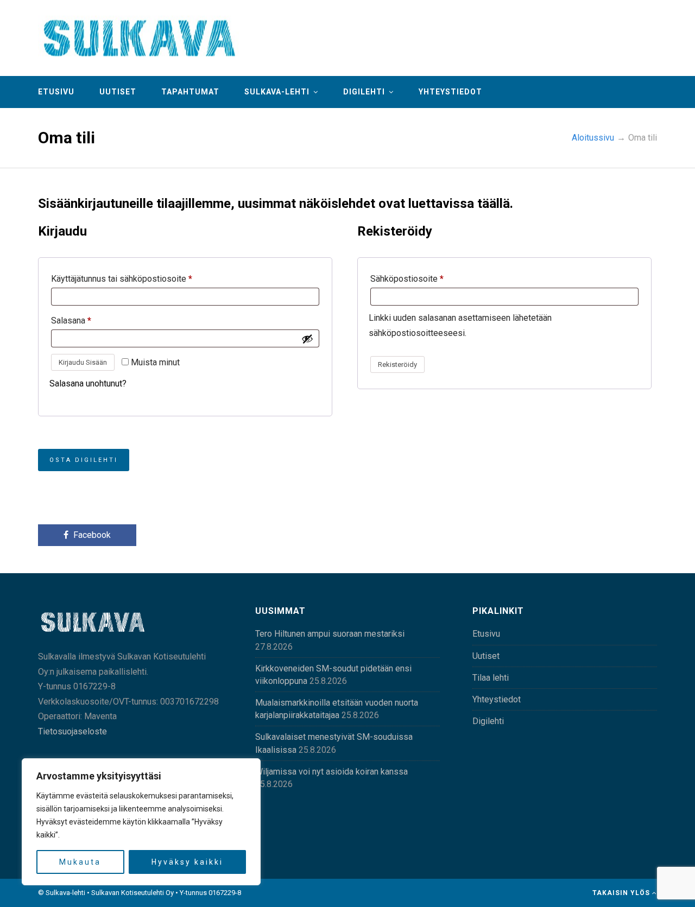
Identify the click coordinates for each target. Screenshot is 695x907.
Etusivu (56, 91)
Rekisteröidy (397, 364)
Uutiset (117, 91)
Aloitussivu (593, 137)
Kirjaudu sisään (83, 362)
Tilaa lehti (490, 678)
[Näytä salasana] (307, 339)
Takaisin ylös (622, 893)
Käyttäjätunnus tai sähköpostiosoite (121, 279)
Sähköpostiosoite (407, 279)
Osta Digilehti (83, 460)
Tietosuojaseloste (72, 731)
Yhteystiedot (450, 91)
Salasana (71, 320)
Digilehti (364, 91)
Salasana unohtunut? (88, 383)
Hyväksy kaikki (187, 862)
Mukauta (80, 862)
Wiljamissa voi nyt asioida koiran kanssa (331, 771)
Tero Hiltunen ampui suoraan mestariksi (330, 634)
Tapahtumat (190, 91)
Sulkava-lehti (276, 91)
